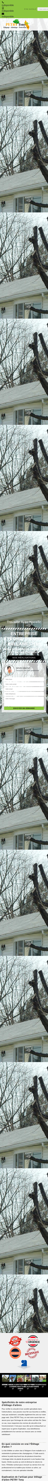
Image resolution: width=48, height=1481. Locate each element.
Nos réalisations (24, 657)
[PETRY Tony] (16, 24)
